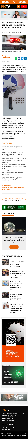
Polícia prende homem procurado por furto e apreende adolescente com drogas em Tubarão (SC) (14, 160)
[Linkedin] (25, 2)
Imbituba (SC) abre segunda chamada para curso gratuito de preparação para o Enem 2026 (13, 148)
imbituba (18, 187)
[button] (14, 2)
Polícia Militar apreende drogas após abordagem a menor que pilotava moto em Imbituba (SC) (13, 179)
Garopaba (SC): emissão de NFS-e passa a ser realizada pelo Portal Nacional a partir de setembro (17, 308)
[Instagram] (8, 2)
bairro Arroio (10, 187)
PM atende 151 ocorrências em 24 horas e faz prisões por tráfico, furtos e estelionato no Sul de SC (14, 166)
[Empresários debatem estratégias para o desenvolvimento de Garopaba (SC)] (5, 295)
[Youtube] (3, 2)
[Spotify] (20, 2)
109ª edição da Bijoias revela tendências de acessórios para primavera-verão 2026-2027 (16, 285)
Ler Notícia (18, 247)
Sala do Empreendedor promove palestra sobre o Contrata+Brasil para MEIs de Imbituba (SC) (13, 154)
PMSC (22, 187)
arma (3, 187)
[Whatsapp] (22, 2)
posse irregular (7, 189)
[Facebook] (5, 2)
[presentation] (3, 230)
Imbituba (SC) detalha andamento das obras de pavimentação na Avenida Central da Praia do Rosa (14, 172)
